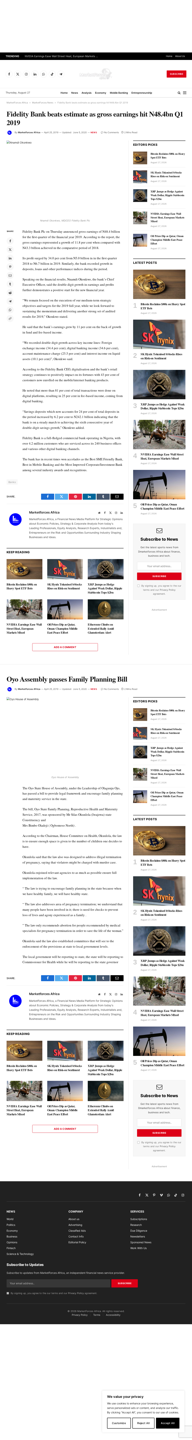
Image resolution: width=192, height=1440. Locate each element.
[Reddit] (10, 292)
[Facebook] (10, 240)
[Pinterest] (10, 266)
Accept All (167, 1423)
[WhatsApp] (10, 309)
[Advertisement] (96, 26)
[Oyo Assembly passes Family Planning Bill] (65, 735)
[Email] (10, 275)
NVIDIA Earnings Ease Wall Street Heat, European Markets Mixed (62, 56)
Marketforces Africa (29, 132)
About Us (180, 56)
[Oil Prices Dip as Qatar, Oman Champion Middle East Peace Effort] (65, 609)
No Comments (111, 132)
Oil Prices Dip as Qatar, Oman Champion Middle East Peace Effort (62, 628)
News (74, 92)
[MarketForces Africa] (96, 74)
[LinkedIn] (10, 258)
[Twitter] (10, 249)
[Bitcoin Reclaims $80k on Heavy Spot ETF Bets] (24, 569)
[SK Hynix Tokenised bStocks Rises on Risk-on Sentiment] (65, 569)
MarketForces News (42, 102)
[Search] (179, 93)
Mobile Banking (119, 92)
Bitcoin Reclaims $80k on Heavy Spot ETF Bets (22, 586)
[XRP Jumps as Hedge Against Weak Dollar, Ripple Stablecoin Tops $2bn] (106, 569)
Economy (100, 92)
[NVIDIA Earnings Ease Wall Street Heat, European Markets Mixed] (24, 609)
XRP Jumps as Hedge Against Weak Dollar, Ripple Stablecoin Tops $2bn (105, 588)
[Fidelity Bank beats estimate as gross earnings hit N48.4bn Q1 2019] (65, 179)
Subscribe (176, 74)
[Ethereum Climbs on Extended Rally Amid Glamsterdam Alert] (106, 609)
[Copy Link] (10, 318)
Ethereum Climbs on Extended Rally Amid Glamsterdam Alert (101, 628)
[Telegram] (10, 301)
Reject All (143, 1423)
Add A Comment (65, 647)
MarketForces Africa (17, 102)
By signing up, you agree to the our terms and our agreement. (161, 589)
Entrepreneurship (141, 92)
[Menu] (184, 93)
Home (169, 56)
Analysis (87, 92)
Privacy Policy (168, 589)
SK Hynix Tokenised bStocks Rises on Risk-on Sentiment (64, 586)
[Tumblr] (10, 284)
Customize (119, 1423)
